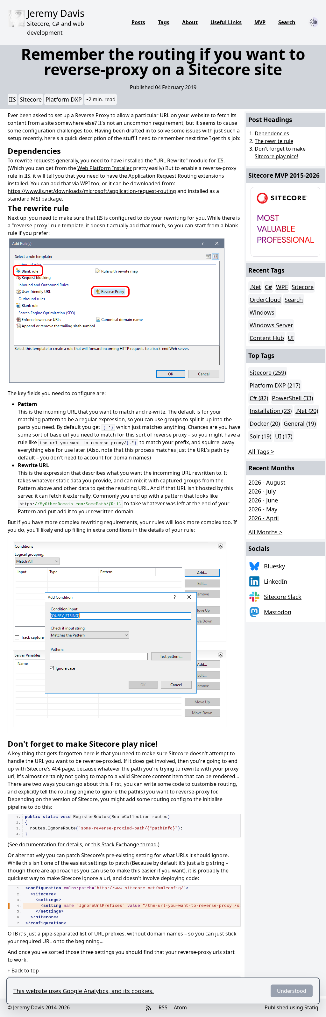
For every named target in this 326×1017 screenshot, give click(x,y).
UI (291, 338)
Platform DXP (64, 99)
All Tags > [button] (261, 451)
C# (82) (259, 398)
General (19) (300, 423)
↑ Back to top (23, 970)
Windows (262, 312)
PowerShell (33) (292, 398)
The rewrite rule (274, 141)
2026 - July (262, 491)
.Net (255, 287)
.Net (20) (306, 411)
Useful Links (226, 22)
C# (268, 287)
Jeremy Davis (28, 1007)
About (190, 22)
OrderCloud (265, 299)
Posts (138, 22)
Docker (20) (265, 423)
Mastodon (277, 612)
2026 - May (262, 509)
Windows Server (271, 325)
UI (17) (283, 436)
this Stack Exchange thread (124, 844)
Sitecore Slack (282, 597)
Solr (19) (260, 436)
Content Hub (267, 338)
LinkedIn (275, 581)
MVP (260, 22)
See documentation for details (45, 844)
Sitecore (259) (268, 372)
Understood (291, 990)
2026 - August (267, 482)
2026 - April (263, 518)
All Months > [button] (265, 532)
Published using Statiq (291, 1007)
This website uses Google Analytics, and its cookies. (83, 991)
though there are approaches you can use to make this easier (82, 870)
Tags (163, 22)
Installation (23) (271, 411)
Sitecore (31, 99)
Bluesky (274, 566)
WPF (282, 287)
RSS (163, 1007)
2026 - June (263, 500)
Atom (180, 1007)
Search (286, 22)
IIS (12, 99)
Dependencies (272, 133)
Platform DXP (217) (275, 385)
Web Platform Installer (104, 168)
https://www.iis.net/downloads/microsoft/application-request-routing (92, 191)
